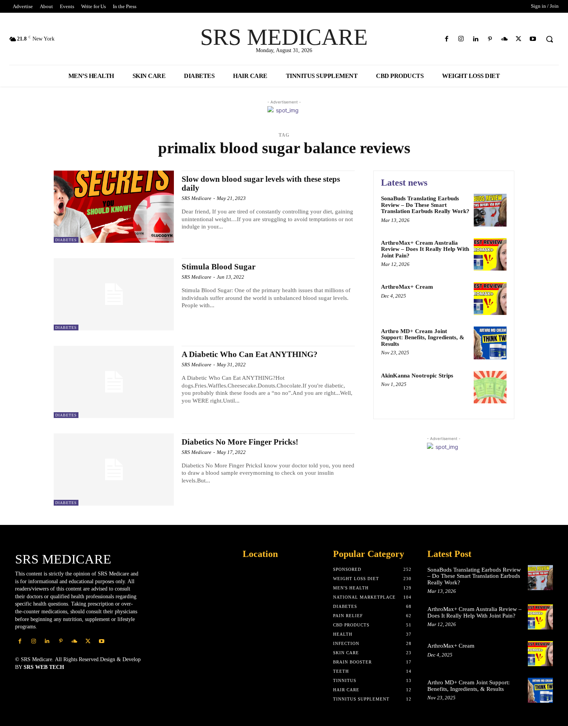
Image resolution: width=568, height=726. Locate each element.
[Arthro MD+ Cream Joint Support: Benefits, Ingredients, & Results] (490, 343)
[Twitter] (519, 39)
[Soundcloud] (504, 39)
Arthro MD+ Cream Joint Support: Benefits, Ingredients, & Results (422, 337)
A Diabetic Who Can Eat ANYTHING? (250, 354)
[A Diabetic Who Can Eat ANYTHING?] (114, 382)
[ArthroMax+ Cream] (490, 298)
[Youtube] (533, 39)
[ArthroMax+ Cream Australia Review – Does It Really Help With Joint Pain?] (490, 254)
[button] (549, 39)
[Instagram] (461, 39)
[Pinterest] (490, 39)
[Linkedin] (475, 39)
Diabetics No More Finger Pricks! (240, 442)
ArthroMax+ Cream (407, 287)
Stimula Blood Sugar (218, 266)
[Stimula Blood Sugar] (114, 294)
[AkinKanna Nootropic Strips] (490, 387)
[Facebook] (447, 39)
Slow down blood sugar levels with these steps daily (261, 183)
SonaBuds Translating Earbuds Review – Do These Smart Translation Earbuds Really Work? (425, 204)
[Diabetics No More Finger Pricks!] (114, 469)
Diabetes (66, 240)
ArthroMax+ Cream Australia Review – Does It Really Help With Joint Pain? (425, 249)
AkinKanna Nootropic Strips (417, 375)
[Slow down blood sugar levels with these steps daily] (114, 207)
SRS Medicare (196, 198)
